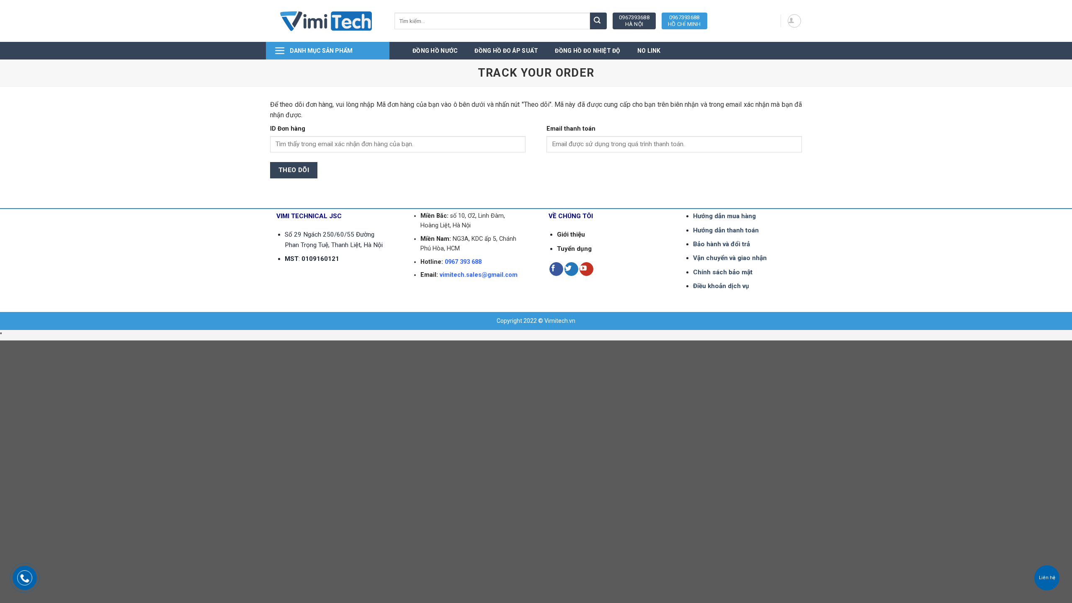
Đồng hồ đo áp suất (506, 50)
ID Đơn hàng (287, 128)
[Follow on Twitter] (571, 269)
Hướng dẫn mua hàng (724, 216)
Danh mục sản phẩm (321, 50)
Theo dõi (293, 170)
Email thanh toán (570, 128)
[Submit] (598, 21)
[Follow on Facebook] (556, 269)
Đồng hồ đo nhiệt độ (587, 50)
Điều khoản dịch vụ (721, 286)
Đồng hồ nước (435, 50)
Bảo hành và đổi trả (721, 244)
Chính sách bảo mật (722, 272)
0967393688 (634, 20)
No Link (649, 50)
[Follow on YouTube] (586, 269)
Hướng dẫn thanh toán (726, 230)
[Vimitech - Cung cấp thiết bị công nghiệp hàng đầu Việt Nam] (326, 21)
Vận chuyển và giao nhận (730, 258)
